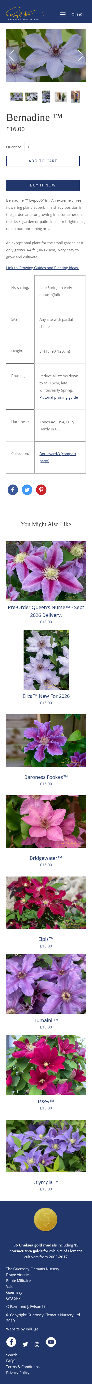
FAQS (10, 1360)
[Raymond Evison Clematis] (12, 490)
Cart (77, 14)
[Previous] (14, 55)
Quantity (13, 146)
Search (11, 1354)
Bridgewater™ (46, 858)
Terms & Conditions (22, 1366)
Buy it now (43, 185)
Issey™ (46, 1101)
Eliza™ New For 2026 (46, 696)
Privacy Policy (17, 1372)
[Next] (78, 55)
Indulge (32, 1328)
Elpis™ (46, 939)
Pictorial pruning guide (58, 397)
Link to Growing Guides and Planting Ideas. (42, 267)
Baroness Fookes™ (46, 777)
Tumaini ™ (46, 1020)
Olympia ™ (46, 1182)
